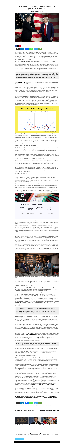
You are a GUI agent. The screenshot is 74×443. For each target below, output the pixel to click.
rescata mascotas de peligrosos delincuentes (26, 139)
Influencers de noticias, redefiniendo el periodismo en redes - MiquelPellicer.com (31, 433)
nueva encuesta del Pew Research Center (33, 357)
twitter (49, 405)
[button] (16, 46)
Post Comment (20, 438)
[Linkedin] (22, 49)
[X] (17, 49)
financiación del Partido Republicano (44, 337)
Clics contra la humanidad (22, 61)
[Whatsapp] (31, 49)
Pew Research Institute (41, 405)
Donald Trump (19, 302)
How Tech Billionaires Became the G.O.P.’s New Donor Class (42, 384)
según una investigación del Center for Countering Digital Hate (37, 344)
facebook (34, 405)
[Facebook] (26, 49)
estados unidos (30, 405)
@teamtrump (45, 101)
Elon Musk (25, 405)
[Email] (40, 49)
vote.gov (25, 241)
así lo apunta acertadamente (29, 334)
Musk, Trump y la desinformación (22, 374)
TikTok (46, 405)
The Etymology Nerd (24, 55)
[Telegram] (35, 49)
